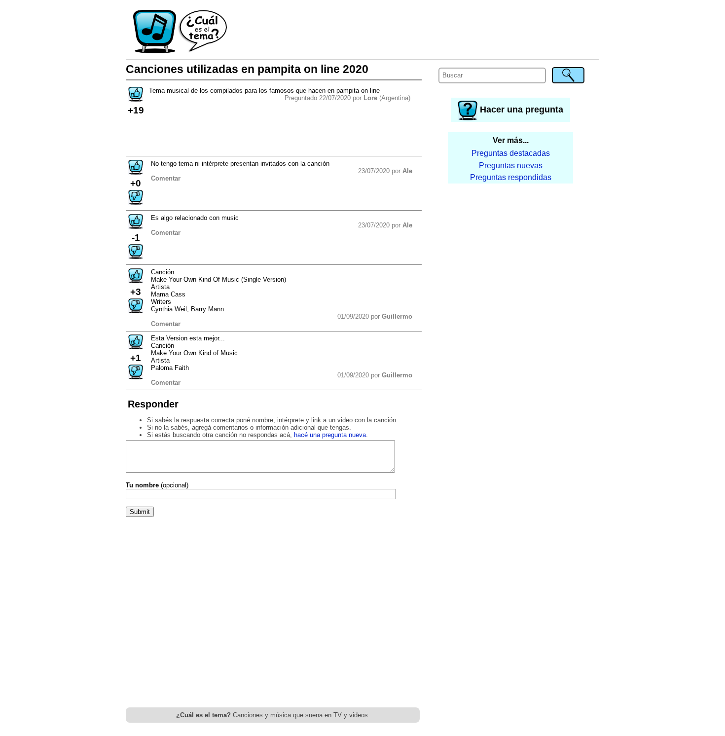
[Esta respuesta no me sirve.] (135, 201)
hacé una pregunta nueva (330, 435)
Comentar (166, 178)
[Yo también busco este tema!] (135, 98)
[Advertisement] (413, 32)
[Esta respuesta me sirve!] (135, 171)
